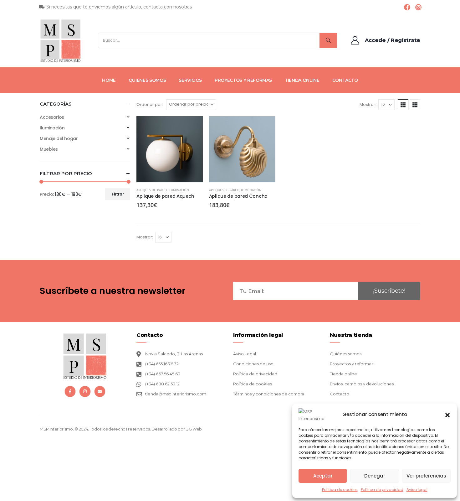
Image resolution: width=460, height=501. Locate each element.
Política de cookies (340, 489)
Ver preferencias (426, 475)
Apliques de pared (151, 190)
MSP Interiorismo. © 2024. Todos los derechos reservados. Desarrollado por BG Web (121, 428)
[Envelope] (99, 391)
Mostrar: (368, 104)
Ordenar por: (149, 104)
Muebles (49, 149)
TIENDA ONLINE (302, 80)
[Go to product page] (169, 149)
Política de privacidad (382, 489)
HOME (109, 80)
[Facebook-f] (70, 391)
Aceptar (323, 475)
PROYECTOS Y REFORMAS (243, 80)
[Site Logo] (60, 40)
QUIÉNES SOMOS (147, 80)
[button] (447, 414)
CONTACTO (345, 80)
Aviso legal (416, 489)
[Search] (328, 40)
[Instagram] (418, 7)
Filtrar (118, 194)
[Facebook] (407, 7)
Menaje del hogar (59, 138)
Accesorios (52, 117)
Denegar (374, 475)
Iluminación (178, 190)
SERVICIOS (190, 80)
